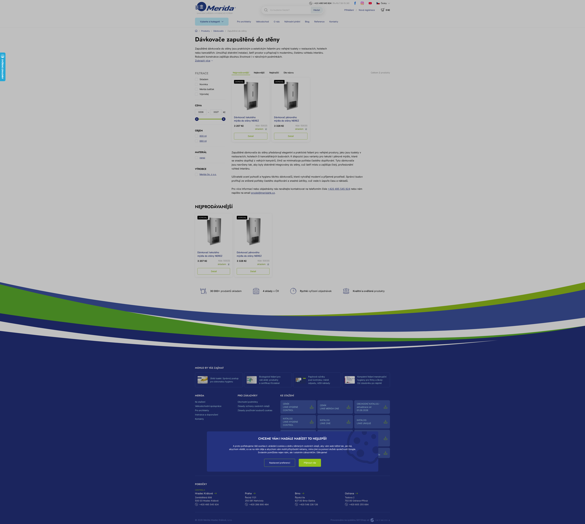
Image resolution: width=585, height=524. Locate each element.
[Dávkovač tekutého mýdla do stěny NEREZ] (250, 96)
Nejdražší (274, 72)
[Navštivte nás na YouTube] (370, 3)
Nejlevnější (259, 72)
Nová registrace (367, 10)
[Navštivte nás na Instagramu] (362, 3)
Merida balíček (207, 89)
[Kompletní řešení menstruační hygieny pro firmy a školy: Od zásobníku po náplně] (350, 380)
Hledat (316, 10)
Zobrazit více (202, 60)
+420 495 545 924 (339, 188)
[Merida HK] (215, 8)
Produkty (205, 31)
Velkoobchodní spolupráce (208, 406)
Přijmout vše (310, 462)
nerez (202, 157)
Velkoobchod (262, 21)
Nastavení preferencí (279, 462)
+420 (323, 3)
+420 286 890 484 (259, 504)
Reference (319, 21)
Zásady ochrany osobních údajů (253, 406)
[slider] (197, 119)
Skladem (204, 79)
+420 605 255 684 (359, 504)
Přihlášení (349, 10)
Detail (251, 136)
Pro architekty (244, 21)
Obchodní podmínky (248, 401)
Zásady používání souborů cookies (255, 410)
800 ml (203, 136)
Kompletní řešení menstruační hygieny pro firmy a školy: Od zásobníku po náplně (371, 379)
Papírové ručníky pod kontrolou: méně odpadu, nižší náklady (319, 379)
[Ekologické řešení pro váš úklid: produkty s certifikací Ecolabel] (252, 380)
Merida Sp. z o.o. (208, 174)
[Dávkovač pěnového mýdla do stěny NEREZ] (290, 96)
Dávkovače (218, 31)
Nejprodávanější (241, 72)
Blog (307, 21)
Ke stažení (200, 401)
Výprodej (204, 94)
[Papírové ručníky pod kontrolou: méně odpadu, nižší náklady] (301, 380)
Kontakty (333, 21)
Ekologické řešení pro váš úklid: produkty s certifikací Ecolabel (269, 379)
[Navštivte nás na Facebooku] (355, 3)
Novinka (204, 84)
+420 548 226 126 (308, 504)
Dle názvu (289, 72)
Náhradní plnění (292, 21)
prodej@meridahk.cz (263, 192)
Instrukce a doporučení (206, 414)
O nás (277, 21)
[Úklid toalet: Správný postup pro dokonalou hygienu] (203, 380)
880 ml (203, 141)
